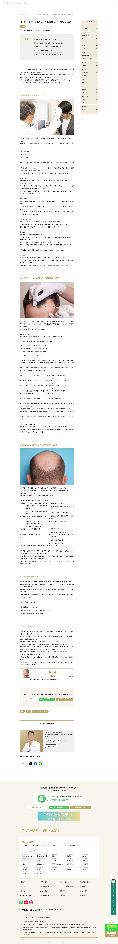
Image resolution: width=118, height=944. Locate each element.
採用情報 (82, 895)
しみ (83, 38)
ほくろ (83, 52)
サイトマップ (63, 895)
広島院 (40, 868)
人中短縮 (84, 62)
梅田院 (70, 864)
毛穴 (83, 79)
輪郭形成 (84, 106)
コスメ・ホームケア (86, 35)
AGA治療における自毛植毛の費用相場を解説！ (49, 43)
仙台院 (85, 859)
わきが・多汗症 (85, 55)
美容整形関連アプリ (86, 86)
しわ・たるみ (85, 42)
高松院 (70, 868)
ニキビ (83, 48)
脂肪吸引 (35, 845)
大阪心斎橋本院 (56, 864)
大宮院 (55, 859)
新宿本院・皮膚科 (42, 855)
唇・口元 (84, 69)
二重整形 (24, 845)
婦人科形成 (84, 75)
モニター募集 (43, 891)
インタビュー (85, 28)
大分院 (25, 872)
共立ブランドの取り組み (66, 886)
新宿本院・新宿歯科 (27, 855)
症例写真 (82, 886)
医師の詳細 (51, 746)
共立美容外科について (86, 882)
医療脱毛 (84, 65)
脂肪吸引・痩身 (85, 96)
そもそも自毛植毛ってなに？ (44, 51)
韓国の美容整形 (86, 109)
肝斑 (83, 92)
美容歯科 (84, 89)
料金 (28, 711)
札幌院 (70, 859)
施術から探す (28, 841)
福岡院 (85, 868)
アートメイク (85, 25)
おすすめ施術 (63, 882)
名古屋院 (40, 864)
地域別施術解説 (44, 886)
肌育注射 (72, 845)
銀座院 (55, 855)
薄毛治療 (23, 26)
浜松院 (25, 864)
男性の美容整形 (86, 82)
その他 (83, 45)
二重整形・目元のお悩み (87, 59)
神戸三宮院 (25, 868)
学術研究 (62, 891)
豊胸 (83, 103)
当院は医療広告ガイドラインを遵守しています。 (32, 757)
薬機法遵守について (45, 895)
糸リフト (53, 845)
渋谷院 (70, 855)
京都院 (85, 864)
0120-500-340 (31, 909)
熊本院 (40, 872)
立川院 (85, 855)
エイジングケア (85, 32)
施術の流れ (23, 891)
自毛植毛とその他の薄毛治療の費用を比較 (48, 47)
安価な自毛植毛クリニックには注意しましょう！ (49, 54)
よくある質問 (83, 891)
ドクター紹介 (43, 882)
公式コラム (23, 886)
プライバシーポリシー (26, 895)
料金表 (22, 882)
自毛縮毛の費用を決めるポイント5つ (46, 39)
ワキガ (63, 845)
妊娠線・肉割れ (85, 72)
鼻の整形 (84, 113)
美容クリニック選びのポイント (40, 711)
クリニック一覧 (28, 851)
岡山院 (55, 868)
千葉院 (40, 859)
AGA (22, 711)
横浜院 (25, 859)
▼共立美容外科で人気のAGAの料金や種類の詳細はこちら (47, 680)
